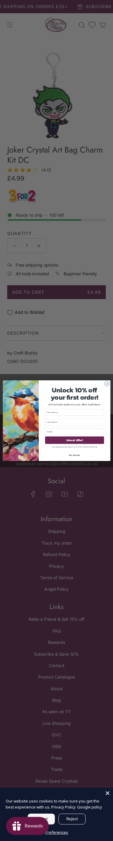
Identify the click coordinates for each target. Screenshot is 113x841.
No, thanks (74, 454)
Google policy (89, 807)
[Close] (108, 793)
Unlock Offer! (74, 440)
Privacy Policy (63, 807)
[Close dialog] (106, 383)
